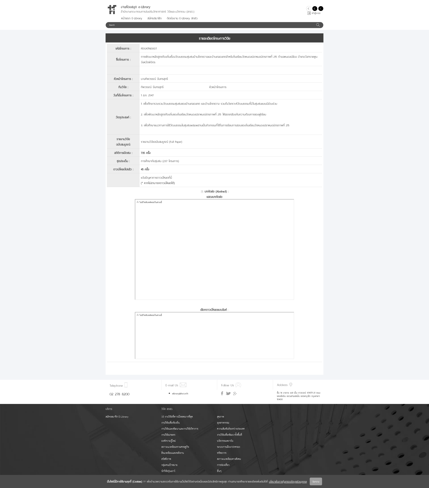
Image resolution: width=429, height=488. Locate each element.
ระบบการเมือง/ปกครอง (228, 447)
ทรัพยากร (221, 453)
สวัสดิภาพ (166, 459)
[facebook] (222, 393)
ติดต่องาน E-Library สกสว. (182, 17)
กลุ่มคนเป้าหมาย (169, 465)
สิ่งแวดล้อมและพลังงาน (172, 453)
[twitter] (228, 394)
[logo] (112, 9)
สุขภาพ (220, 416)
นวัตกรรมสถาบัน (225, 441)
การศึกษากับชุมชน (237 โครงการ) (160, 160)
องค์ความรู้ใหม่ (168, 441)
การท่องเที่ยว (223, 465)
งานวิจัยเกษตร (168, 434)
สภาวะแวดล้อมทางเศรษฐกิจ (175, 447)
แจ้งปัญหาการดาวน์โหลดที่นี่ (156, 177)
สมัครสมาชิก (154, 17)
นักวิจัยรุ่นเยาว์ (168, 471)
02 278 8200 (119, 393)
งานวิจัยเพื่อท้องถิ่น (170, 422)
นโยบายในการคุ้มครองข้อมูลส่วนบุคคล (288, 481)
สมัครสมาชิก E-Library (117, 416)
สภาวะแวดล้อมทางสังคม (229, 459)
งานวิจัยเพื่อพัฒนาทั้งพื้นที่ (229, 434)
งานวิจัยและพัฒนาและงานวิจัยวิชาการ (179, 428)
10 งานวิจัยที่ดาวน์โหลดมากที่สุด (177, 416)
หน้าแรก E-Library (131, 17)
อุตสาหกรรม (223, 422)
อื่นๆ (219, 471)
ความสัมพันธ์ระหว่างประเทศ (231, 428)
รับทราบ (316, 481)
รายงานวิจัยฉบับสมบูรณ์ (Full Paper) (161, 141)
